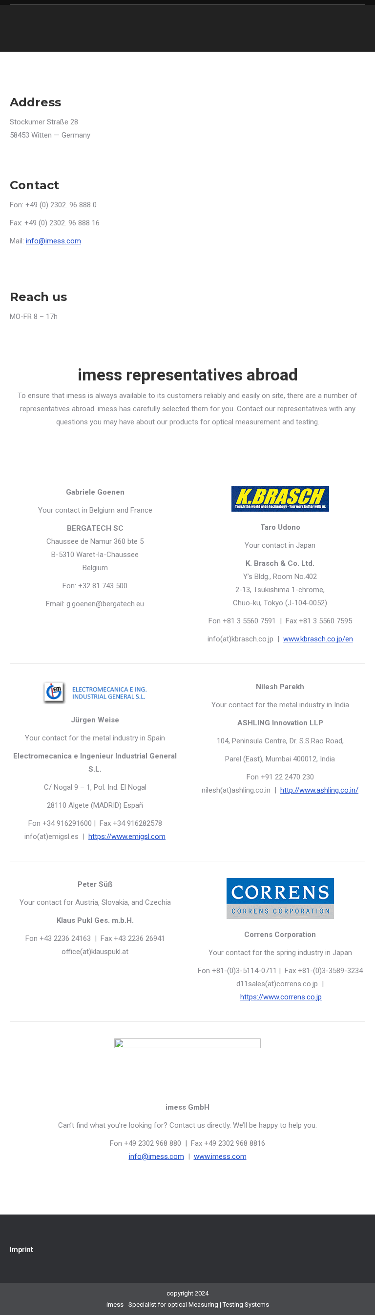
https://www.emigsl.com (127, 836)
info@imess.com (53, 241)
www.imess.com (220, 1156)
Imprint (21, 1250)
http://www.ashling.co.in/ (319, 790)
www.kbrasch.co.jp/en (318, 639)
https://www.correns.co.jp (281, 997)
